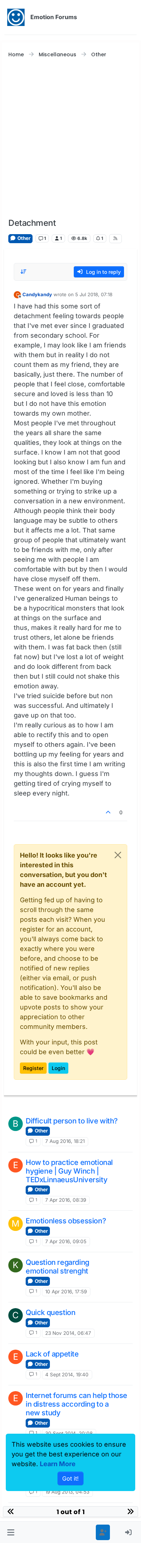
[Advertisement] (70, 138)
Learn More (58, 1464)
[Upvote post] (108, 812)
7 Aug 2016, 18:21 (65, 1141)
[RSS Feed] (115, 238)
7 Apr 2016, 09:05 (65, 1241)
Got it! (70, 1478)
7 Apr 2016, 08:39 (65, 1200)
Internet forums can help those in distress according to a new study (76, 1404)
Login (58, 1068)
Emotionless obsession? (66, 1221)
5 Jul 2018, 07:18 (93, 294)
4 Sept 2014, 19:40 (67, 1374)
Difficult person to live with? (72, 1121)
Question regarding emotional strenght (57, 1266)
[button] (11, 1532)
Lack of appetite (52, 1354)
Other (23, 238)
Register (33, 1068)
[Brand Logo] (16, 17)
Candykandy (37, 294)
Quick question (50, 1312)
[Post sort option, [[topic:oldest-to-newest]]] (23, 271)
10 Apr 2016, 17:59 (66, 1291)
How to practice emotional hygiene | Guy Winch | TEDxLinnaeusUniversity (69, 1171)
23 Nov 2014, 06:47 (68, 1333)
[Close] (118, 855)
